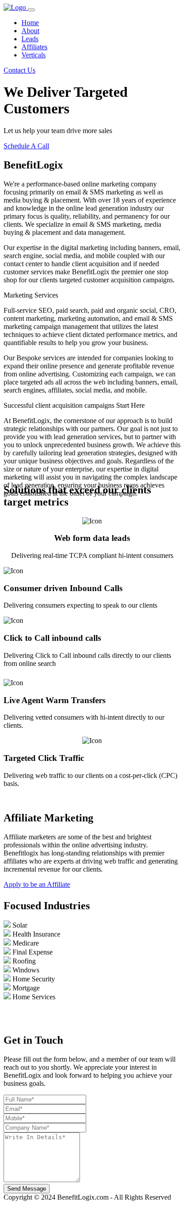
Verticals (33, 55)
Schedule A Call (26, 146)
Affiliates (34, 47)
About (30, 31)
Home (30, 22)
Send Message (26, 1188)
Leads (29, 39)
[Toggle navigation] (31, 10)
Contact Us (19, 70)
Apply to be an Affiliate (37, 884)
